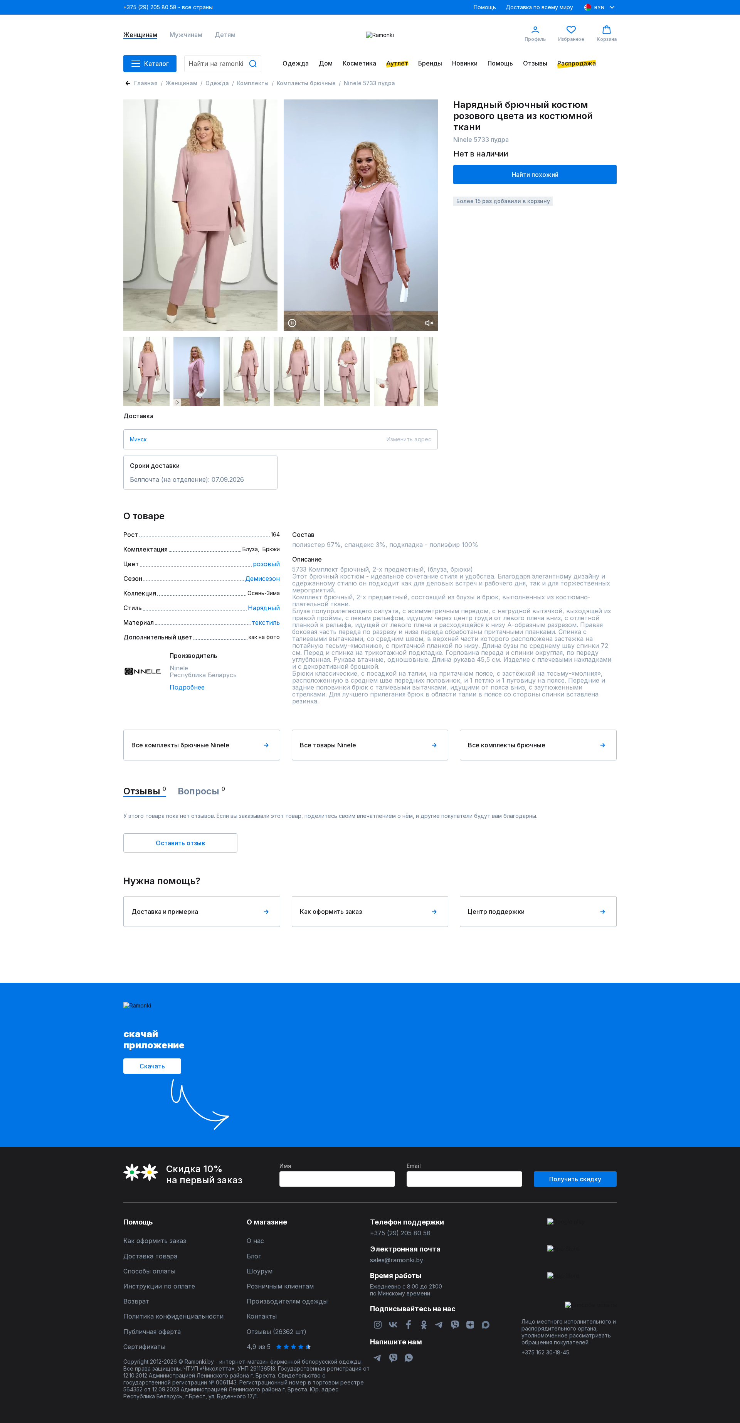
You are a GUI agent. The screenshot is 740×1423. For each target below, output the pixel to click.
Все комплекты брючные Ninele (180, 745)
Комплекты (253, 83)
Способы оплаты (149, 1271)
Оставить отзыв (180, 843)
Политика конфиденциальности (173, 1316)
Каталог (156, 63)
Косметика (359, 63)
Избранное (571, 39)
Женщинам (140, 35)
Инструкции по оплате (159, 1286)
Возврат (136, 1301)
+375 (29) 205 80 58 (400, 1233)
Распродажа (576, 63)
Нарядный (264, 607)
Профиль (535, 39)
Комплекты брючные (306, 83)
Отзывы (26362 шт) (276, 1332)
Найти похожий (535, 174)
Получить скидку (575, 1179)
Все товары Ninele (328, 745)
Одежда (296, 63)
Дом (326, 63)
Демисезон (262, 578)
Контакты (262, 1316)
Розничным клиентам (280, 1286)
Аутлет (397, 63)
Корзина (607, 39)
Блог (254, 1256)
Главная (146, 83)
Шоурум (259, 1271)
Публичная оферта (152, 1332)
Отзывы (535, 63)
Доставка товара (150, 1256)
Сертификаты (144, 1347)
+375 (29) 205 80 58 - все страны (168, 7)
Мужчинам (186, 35)
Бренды (430, 63)
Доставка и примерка (164, 911)
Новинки (465, 63)
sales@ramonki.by (396, 1260)
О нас (255, 1241)
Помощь (485, 7)
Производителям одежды (287, 1301)
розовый (266, 563)
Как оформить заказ (331, 911)
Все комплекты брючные (506, 745)
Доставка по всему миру (539, 7)
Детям (225, 35)
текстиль (266, 622)
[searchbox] (222, 63)
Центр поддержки (496, 911)
